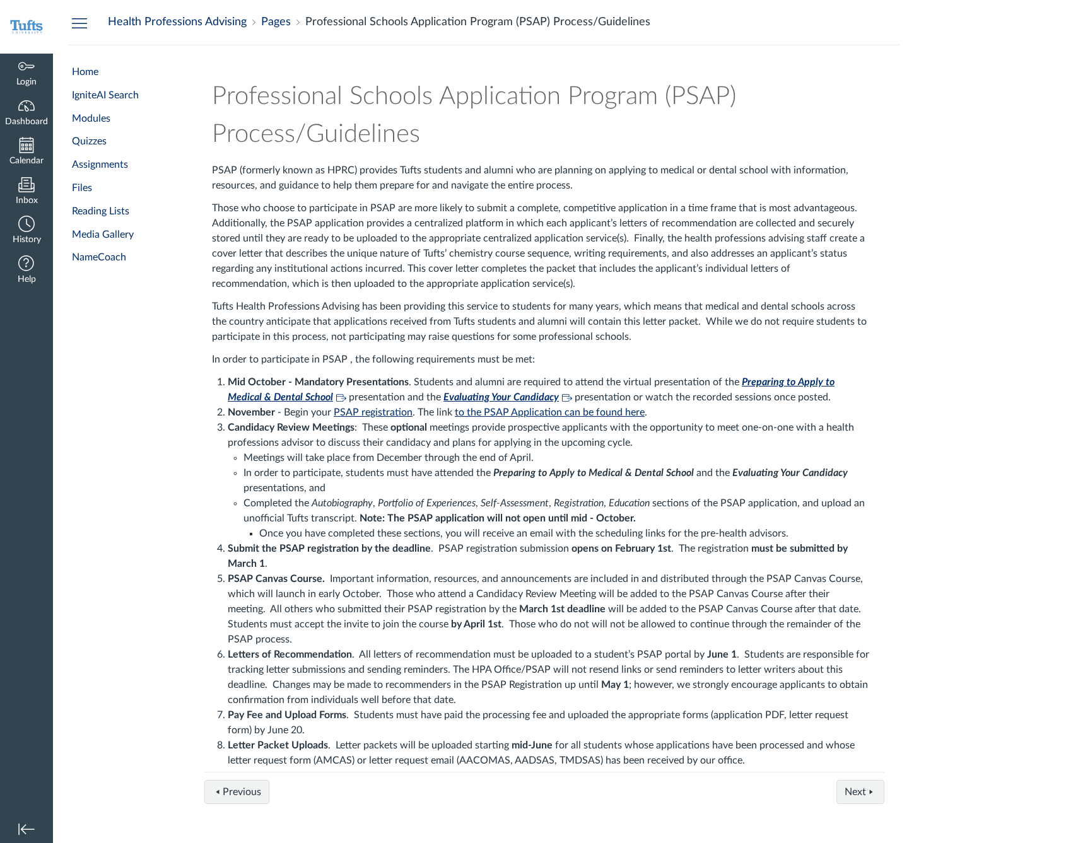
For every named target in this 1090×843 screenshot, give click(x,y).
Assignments (100, 165)
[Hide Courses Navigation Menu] (79, 22)
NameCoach (99, 257)
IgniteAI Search (105, 95)
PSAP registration (373, 412)
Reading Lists (100, 211)
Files (82, 188)
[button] (26, 231)
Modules (91, 118)
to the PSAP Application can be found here (550, 412)
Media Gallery (103, 235)
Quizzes (89, 141)
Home (85, 72)
